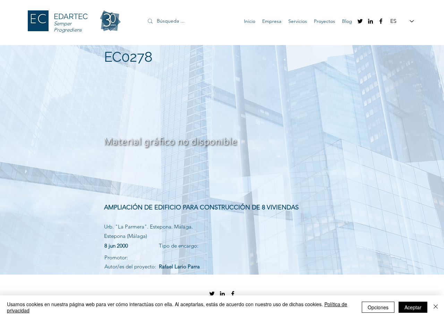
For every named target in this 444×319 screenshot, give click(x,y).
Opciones (378, 307)
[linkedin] (370, 21)
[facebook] (380, 21)
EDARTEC (71, 16)
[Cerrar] (436, 307)
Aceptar (412, 307)
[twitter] (360, 21)
